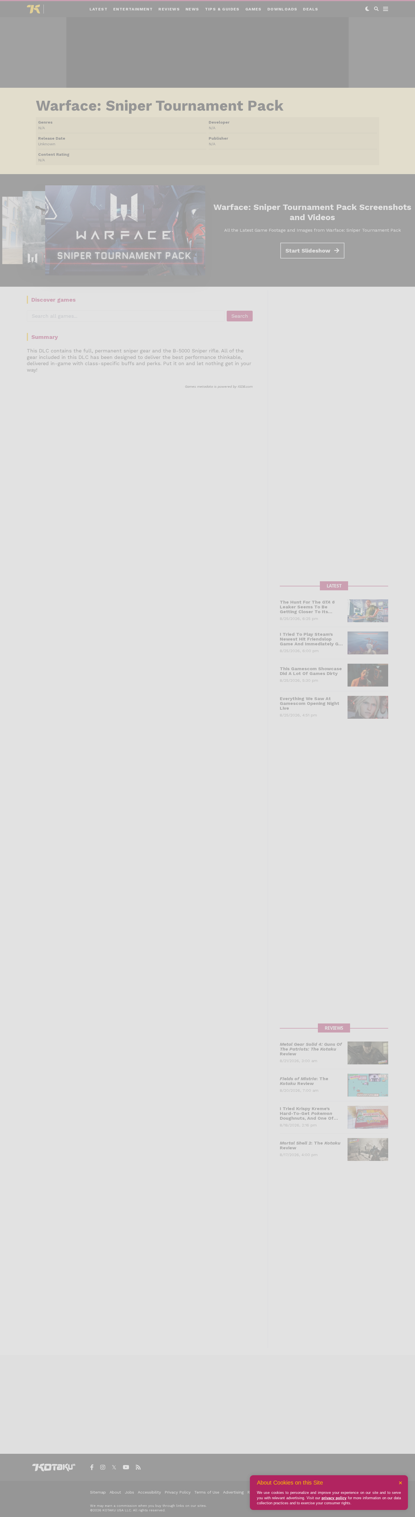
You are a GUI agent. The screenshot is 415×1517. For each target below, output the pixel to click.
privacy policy (334, 1498)
